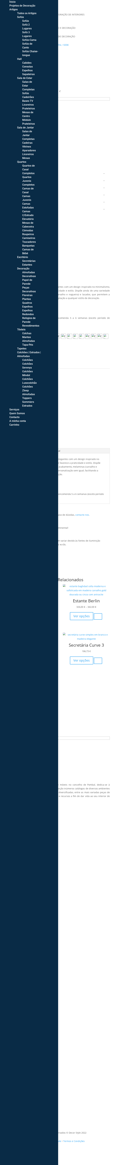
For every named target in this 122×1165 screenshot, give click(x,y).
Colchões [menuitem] (27, 360)
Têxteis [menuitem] (21, 329)
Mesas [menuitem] (26, 158)
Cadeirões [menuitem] (28, 97)
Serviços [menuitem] (14, 409)
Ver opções (81, 616)
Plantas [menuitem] (26, 299)
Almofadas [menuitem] (28, 340)
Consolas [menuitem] (27, 66)
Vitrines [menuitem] (26, 146)
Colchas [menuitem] (26, 333)
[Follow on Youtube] (73, 54)
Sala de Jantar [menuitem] (25, 127)
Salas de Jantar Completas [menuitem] (28, 135)
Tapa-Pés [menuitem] (27, 344)
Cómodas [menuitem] (27, 230)
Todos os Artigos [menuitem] (26, 13)
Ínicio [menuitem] (12, 1)
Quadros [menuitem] (27, 302)
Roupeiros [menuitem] (28, 234)
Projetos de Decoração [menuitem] (22, 5)
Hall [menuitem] (19, 58)
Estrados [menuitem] (27, 405)
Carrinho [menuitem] (14, 424)
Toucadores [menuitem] (29, 241)
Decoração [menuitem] (23, 268)
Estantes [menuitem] (27, 264)
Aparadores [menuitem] (29, 150)
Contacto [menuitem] (14, 417)
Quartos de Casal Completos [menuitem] (28, 169)
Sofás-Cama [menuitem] (29, 39)
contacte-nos (82, 514)
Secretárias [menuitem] (28, 260)
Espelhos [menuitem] (27, 70)
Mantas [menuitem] (26, 337)
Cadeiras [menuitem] (27, 142)
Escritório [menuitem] (22, 257)
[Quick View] (98, 616)
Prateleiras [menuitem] (28, 108)
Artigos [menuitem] (13, 9)
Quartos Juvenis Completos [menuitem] (28, 181)
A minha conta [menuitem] (17, 420)
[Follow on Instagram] (61, 54)
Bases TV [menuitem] (27, 100)
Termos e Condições (74, 1141)
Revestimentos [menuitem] (30, 325)
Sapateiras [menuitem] (28, 74)
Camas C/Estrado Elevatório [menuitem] (28, 215)
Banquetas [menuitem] (28, 245)
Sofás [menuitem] (20, 17)
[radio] (63, 336)
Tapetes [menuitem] (21, 348)
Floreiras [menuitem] (27, 295)
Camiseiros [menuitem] (28, 238)
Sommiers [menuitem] (28, 401)
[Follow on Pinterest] (67, 54)
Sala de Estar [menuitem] (24, 78)
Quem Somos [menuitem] (17, 413)
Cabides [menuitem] (26, 62)
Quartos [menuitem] (21, 161)
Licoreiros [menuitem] (28, 104)
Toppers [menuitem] (27, 398)
